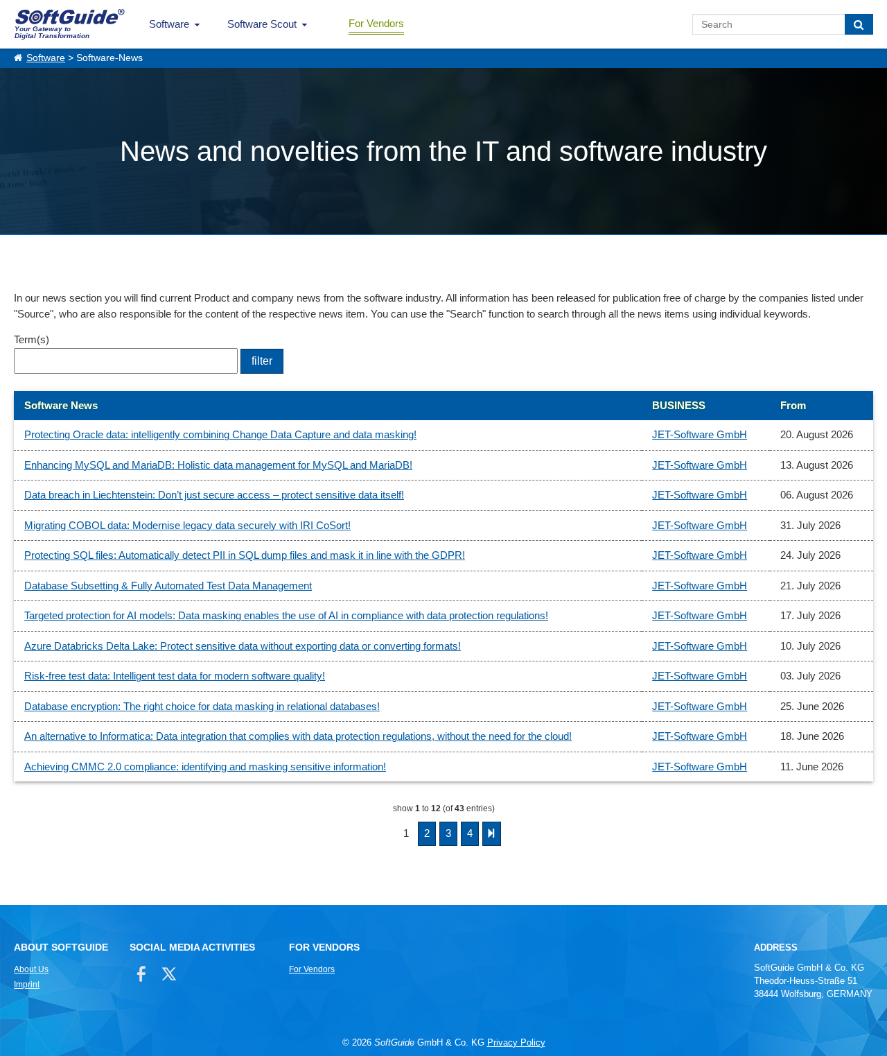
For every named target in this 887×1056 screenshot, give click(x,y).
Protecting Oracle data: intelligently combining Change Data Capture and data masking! (220, 434)
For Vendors (376, 23)
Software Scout (262, 24)
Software (169, 24)
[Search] (859, 24)
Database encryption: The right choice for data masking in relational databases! (202, 706)
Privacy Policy (516, 1042)
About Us (31, 969)
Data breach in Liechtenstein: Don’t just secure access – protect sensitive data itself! (214, 495)
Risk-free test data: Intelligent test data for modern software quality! (174, 676)
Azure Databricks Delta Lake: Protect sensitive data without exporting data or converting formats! (242, 646)
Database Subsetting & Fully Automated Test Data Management (168, 585)
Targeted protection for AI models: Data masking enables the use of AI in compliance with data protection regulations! (286, 615)
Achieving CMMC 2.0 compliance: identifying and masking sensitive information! (205, 766)
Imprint (26, 984)
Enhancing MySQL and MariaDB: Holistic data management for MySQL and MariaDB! (218, 465)
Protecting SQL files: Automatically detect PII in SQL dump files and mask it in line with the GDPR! (244, 555)
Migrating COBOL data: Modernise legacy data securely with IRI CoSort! (187, 525)
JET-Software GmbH (699, 434)
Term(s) (31, 339)
